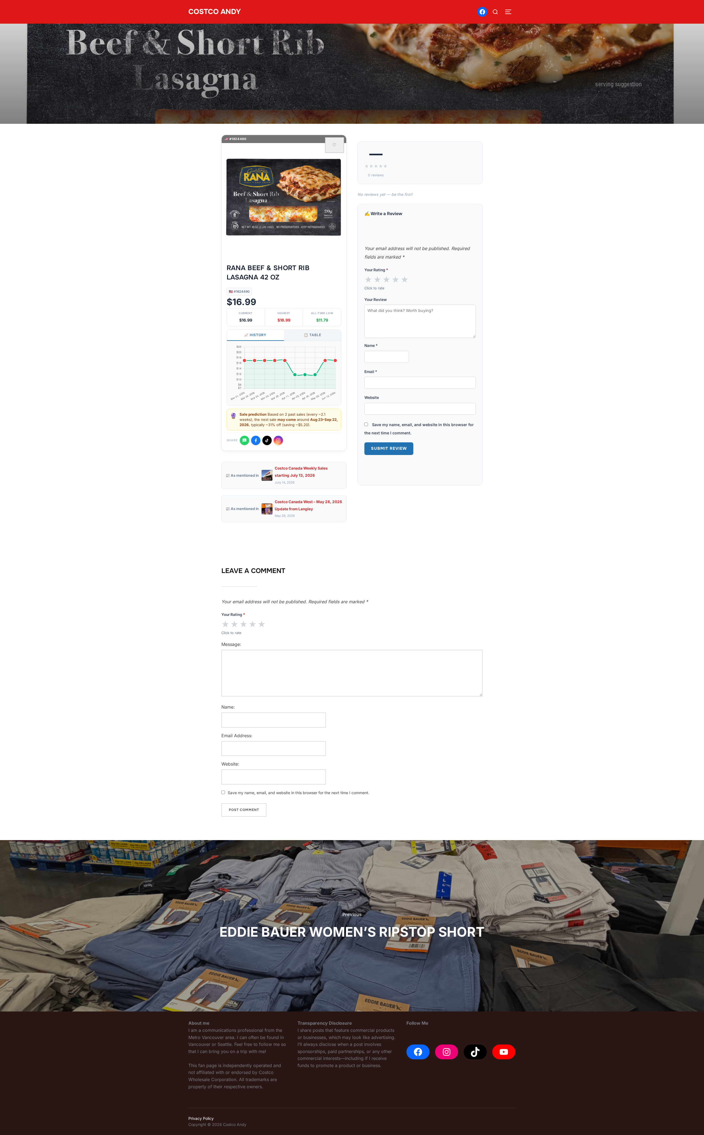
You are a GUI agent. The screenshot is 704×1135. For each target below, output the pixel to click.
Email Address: (236, 735)
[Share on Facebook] (255, 440)
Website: (230, 764)
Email (370, 371)
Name (371, 345)
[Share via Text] (244, 440)
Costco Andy (214, 11)
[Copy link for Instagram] (278, 440)
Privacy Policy (201, 1118)
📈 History (255, 335)
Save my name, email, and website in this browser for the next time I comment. (298, 792)
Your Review (375, 299)
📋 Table (312, 335)
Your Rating (376, 270)
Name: (228, 707)
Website (371, 397)
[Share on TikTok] (267, 440)
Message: (231, 644)
